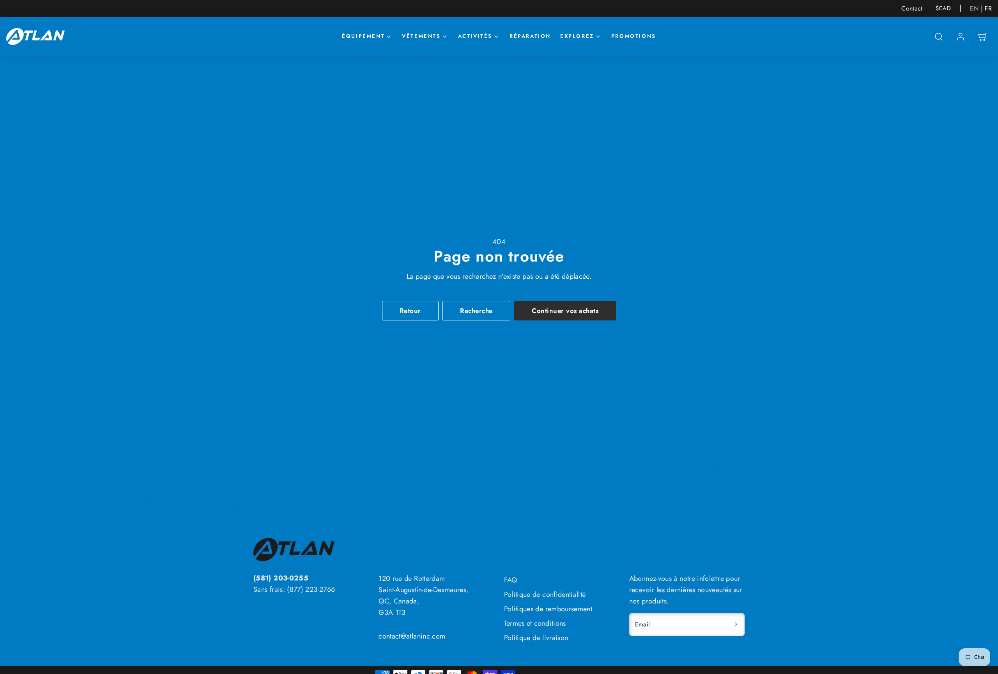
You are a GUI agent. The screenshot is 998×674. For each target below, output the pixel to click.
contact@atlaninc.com (412, 636)
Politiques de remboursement (548, 609)
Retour (410, 310)
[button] (938, 36)
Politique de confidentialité (545, 594)
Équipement (363, 36)
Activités (475, 36)
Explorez (577, 36)
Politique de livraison (536, 638)
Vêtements (421, 36)
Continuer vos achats (565, 310)
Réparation (530, 36)
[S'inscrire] (736, 624)
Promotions (633, 36)
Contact (912, 8)
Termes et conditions (535, 623)
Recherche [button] (476, 310)
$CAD (943, 8)
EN (974, 8)
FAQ (510, 580)
